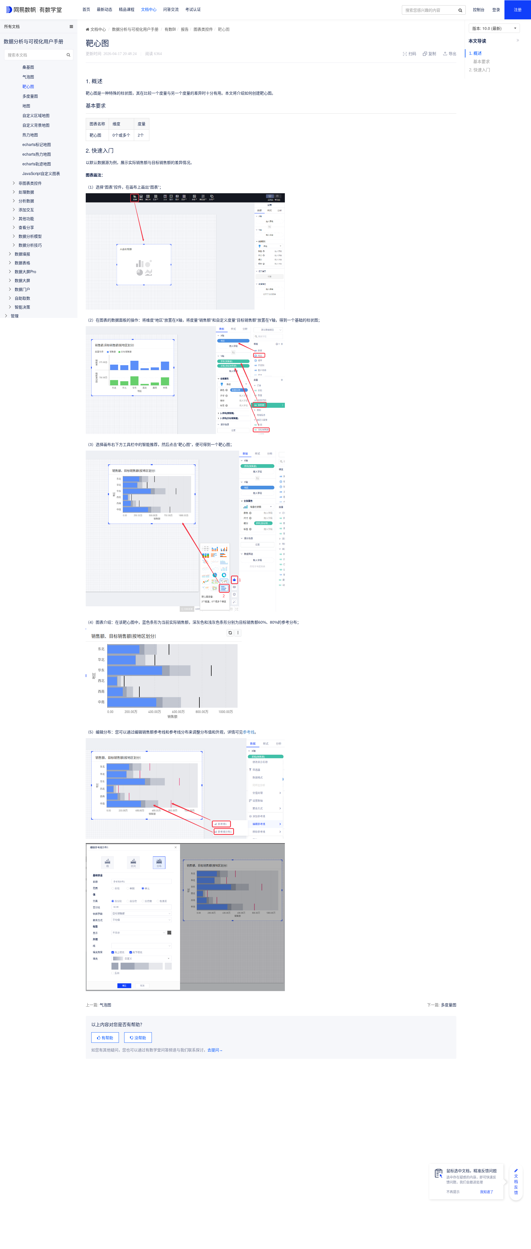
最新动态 (104, 9)
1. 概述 (475, 53)
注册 (518, 10)
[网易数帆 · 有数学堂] (35, 9)
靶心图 (28, 86)
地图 (26, 105)
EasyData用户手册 (17, 27)
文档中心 (149, 9)
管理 (15, 315)
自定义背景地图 (36, 125)
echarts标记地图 (36, 144)
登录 (496, 10)
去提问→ (215, 1050)
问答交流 (171, 9)
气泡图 (105, 1004)
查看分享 (26, 227)
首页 (86, 9)
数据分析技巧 (30, 245)
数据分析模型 (30, 236)
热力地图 (30, 134)
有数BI (170, 29)
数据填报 (22, 254)
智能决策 (22, 307)
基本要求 (481, 61)
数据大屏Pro (25, 271)
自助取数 (22, 298)
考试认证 (193, 9)
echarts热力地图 (36, 154)
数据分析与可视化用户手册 (135, 29)
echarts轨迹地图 (36, 163)
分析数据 (26, 200)
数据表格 (22, 262)
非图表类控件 (30, 183)
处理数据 (26, 192)
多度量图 (448, 1004)
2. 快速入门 (479, 69)
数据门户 (22, 289)
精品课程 (126, 9)
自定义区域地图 (36, 115)
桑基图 (28, 67)
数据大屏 (22, 280)
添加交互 (26, 209)
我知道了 (486, 1192)
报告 (185, 29)
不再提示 (453, 1192)
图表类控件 (203, 29)
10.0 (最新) (488, 28)
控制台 (479, 10)
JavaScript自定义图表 (41, 173)
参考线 (248, 732)
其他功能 (26, 218)
